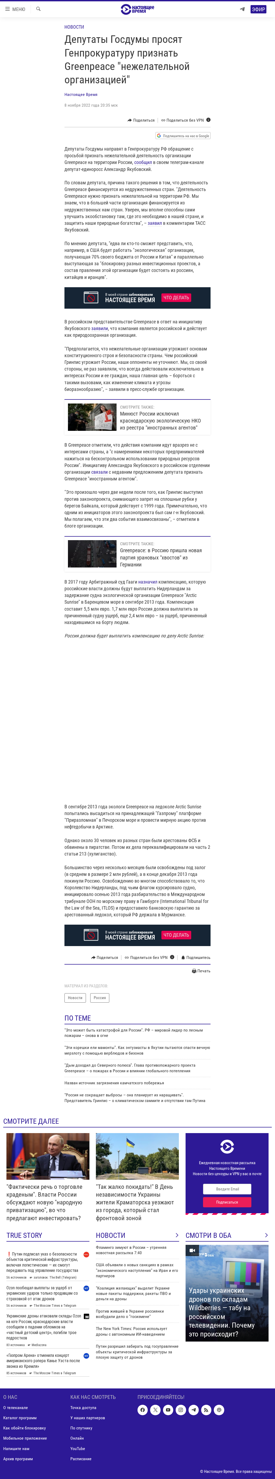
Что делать (176, 297)
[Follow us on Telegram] (194, 1410)
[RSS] (206, 1410)
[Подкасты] (219, 1410)
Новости (74, 27)
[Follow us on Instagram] (181, 1410)
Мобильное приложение (25, 1438)
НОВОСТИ (110, 1235)
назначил (147, 582)
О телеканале (15, 1407)
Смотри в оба (208, 1235)
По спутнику (81, 1428)
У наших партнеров (87, 1417)
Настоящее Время (80, 94)
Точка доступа (83, 1407)
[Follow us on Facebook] (143, 1410)
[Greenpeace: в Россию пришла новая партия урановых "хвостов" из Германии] (92, 553)
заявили (99, 328)
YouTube (77, 1448)
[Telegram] (242, 9)
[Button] (141, 120)
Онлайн (77, 1438)
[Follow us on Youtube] (168, 1410)
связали (99, 472)
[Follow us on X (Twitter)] (155, 1410)
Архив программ (18, 1458)
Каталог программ (20, 1417)
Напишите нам (16, 1448)
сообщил (143, 162)
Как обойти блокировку (24, 1428)
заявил (155, 223)
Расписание (81, 1458)
